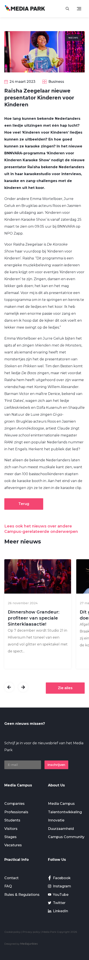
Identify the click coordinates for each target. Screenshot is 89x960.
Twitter (59, 903)
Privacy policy (31, 931)
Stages (10, 837)
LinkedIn (60, 911)
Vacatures (13, 845)
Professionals (16, 812)
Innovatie (56, 820)
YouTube (60, 895)
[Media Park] (25, 8)
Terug (23, 504)
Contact (11, 878)
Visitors (10, 829)
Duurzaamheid (61, 829)
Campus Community (66, 837)
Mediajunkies (29, 943)
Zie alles (65, 688)
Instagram (62, 886)
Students (12, 820)
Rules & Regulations (22, 895)
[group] (37, 614)
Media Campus (61, 804)
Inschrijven (56, 765)
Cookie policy (12, 931)
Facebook (62, 878)
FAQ (8, 886)
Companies (14, 804)
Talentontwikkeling (65, 812)
